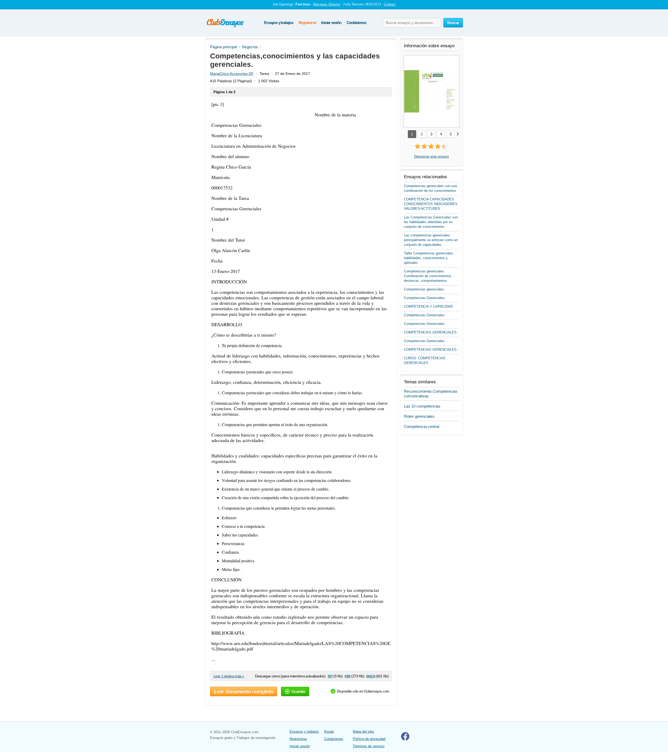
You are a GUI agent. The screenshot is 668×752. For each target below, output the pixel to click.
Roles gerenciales (419, 416)
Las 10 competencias (422, 406)
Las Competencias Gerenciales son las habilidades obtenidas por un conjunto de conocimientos (431, 222)
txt (329, 675)
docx (370, 675)
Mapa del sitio (363, 731)
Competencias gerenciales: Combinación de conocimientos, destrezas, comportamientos (428, 276)
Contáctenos (356, 22)
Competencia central (421, 426)
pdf (347, 675)
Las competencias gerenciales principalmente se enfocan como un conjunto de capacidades (431, 240)
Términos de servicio (368, 746)
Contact (390, 4)
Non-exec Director (326, 4)
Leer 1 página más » (228, 676)
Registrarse (307, 22)
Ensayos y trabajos (278, 22)
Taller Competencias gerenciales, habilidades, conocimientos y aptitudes (429, 258)
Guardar (298, 691)
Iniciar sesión (331, 22)
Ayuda (329, 731)
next (458, 134)
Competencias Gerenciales (424, 298)
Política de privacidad (369, 739)
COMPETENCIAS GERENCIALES (430, 332)
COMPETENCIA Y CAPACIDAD (428, 306)
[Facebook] (405, 739)
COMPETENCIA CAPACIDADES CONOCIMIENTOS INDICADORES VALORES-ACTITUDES (430, 204)
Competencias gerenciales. (424, 289)
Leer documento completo (243, 691)
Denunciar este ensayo (431, 156)
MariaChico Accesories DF (232, 73)
